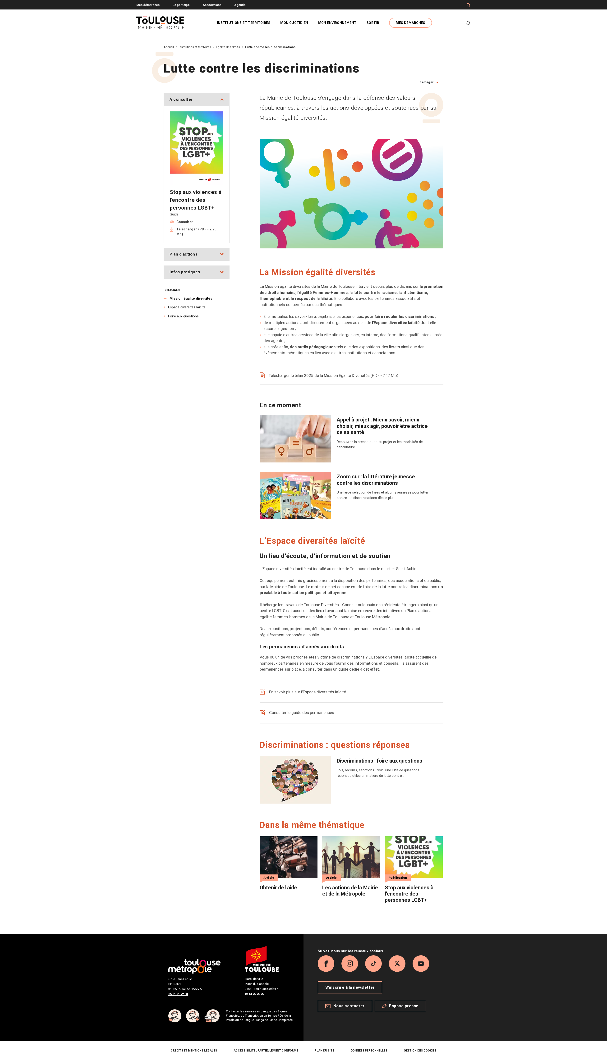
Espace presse (403, 1005)
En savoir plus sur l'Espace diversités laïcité (307, 692)
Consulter (184, 222)
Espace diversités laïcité (187, 307)
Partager (426, 82)
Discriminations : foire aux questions (379, 761)
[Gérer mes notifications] (468, 22)
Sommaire (172, 290)
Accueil (169, 47)
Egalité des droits (228, 47)
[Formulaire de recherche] (468, 5)
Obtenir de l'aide (278, 888)
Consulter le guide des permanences (301, 712)
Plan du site (324, 1050)
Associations (212, 4)
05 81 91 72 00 (178, 994)
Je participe (181, 4)
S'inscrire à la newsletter (350, 987)
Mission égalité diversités (191, 298)
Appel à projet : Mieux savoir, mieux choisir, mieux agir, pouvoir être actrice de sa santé (382, 426)
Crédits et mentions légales (194, 1050)
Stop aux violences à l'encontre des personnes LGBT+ (409, 894)
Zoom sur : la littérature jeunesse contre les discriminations (376, 480)
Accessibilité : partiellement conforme (266, 1050)
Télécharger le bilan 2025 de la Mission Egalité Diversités (333, 375)
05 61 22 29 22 (254, 994)
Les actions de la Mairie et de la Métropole (350, 891)
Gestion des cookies (420, 1050)
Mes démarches (148, 4)
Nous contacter (349, 1005)
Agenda (239, 4)
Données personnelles (369, 1050)
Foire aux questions (183, 316)
